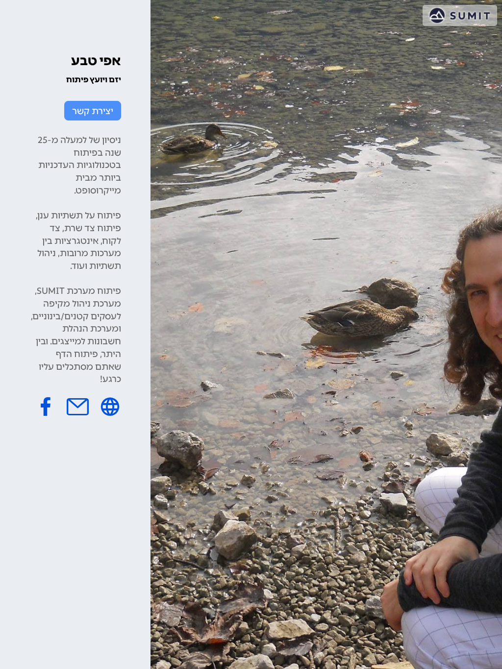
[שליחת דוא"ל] (78, 406)
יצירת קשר (92, 111)
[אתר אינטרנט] (110, 406)
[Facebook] (45, 406)
